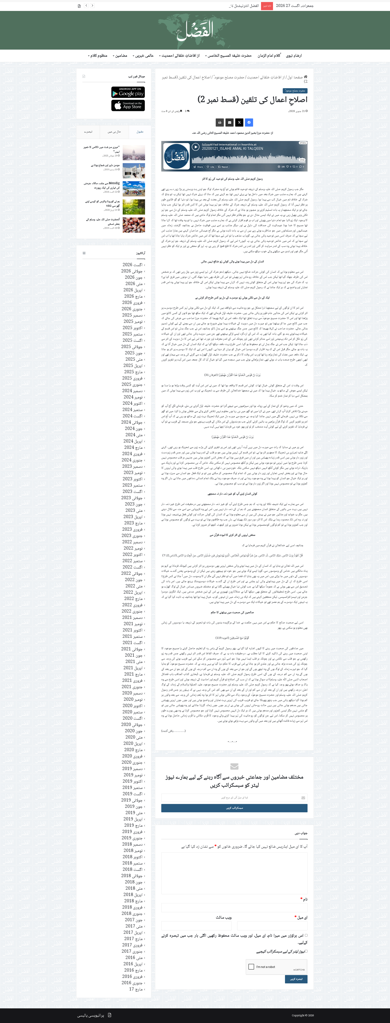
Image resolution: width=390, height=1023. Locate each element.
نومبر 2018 (133, 851)
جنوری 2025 (132, 385)
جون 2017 (134, 920)
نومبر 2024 (133, 397)
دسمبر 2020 (132, 693)
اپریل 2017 (133, 933)
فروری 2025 (132, 378)
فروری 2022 (132, 605)
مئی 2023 (134, 511)
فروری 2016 (132, 977)
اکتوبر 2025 (133, 328)
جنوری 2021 (132, 687)
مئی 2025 (134, 360)
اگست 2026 (133, 265)
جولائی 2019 (132, 800)
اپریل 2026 (133, 290)
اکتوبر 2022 (133, 555)
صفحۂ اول (295, 77)
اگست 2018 (133, 870)
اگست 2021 (133, 643)
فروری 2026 (132, 303)
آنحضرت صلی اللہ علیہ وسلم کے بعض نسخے (103, 222)
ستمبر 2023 (132, 486)
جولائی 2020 (132, 725)
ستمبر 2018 (132, 863)
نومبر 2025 (133, 322)
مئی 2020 (134, 738)
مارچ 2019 (133, 826)
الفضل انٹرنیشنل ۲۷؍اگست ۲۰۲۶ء (234, 6)
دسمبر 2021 (132, 618)
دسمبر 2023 (132, 467)
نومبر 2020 (133, 700)
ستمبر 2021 (132, 637)
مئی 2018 (134, 889)
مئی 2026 (134, 284)
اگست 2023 (133, 492)
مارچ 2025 (133, 372)
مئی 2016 (134, 958)
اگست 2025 (133, 341)
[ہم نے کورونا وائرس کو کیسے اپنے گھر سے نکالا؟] (134, 207)
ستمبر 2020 (132, 712)
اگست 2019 (133, 794)
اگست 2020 (133, 719)
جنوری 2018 (132, 914)
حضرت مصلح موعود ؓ (229, 77)
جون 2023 (134, 504)
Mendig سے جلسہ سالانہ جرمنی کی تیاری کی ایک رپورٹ (102, 185)
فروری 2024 (132, 454)
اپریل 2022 (133, 593)
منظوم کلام (99, 55)
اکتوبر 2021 (133, 630)
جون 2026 (134, 278)
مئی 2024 (134, 435)
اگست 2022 (133, 567)
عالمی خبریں (144, 55)
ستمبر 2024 (132, 410)
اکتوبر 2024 (133, 404)
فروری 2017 (132, 945)
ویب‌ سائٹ (224, 917)
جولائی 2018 (132, 876)
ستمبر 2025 (132, 334)
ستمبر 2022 (132, 561)
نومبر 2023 (133, 473)
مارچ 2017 (133, 939)
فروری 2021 (132, 681)
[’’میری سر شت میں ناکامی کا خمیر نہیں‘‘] (134, 152)
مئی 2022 (134, 586)
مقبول (139, 132)
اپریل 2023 (133, 517)
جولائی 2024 (132, 423)
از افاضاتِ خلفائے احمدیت (181, 55)
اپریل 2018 (133, 895)
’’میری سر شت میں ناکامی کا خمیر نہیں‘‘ (101, 149)
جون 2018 (134, 882)
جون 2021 (134, 656)
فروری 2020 (132, 756)
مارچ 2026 (133, 297)
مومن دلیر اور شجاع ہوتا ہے (105, 165)
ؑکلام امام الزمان (269, 55)
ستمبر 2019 (132, 788)
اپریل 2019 (133, 819)
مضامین (121, 55)
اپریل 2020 (133, 744)
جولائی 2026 (132, 271)
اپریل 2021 (133, 668)
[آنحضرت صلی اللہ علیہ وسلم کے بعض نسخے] (134, 225)
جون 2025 (134, 353)
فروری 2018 (132, 908)
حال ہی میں (114, 132)
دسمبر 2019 (132, 769)
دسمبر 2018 (132, 845)
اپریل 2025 (133, 366)
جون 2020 (134, 731)
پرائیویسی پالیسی (90, 1015)
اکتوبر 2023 (133, 479)
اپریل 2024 (133, 441)
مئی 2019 (134, 813)
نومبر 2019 (133, 775)
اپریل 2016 (133, 964)
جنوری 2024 (132, 460)
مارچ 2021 (133, 675)
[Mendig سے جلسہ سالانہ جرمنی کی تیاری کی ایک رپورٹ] (134, 188)
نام (304, 899)
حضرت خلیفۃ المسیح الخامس (230, 55)
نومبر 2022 (133, 549)
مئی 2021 (134, 662)
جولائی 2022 (132, 574)
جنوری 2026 (132, 309)
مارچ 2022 (133, 599)
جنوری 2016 (132, 983)
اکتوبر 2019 (133, 782)
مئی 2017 (134, 926)
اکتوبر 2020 (133, 706)
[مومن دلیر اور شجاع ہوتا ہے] (134, 170)
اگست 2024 (133, 416)
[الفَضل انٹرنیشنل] (195, 30)
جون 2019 (134, 807)
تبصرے (88, 132)
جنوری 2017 (132, 952)
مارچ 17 (136, 989)
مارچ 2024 (133, 448)
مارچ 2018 (133, 901)
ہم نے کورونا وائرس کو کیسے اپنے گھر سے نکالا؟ (102, 203)
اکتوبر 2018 (133, 857)
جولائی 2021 (132, 649)
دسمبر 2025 (132, 316)
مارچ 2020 (133, 750)
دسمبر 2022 (132, 542)
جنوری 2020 (132, 763)
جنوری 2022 (132, 612)
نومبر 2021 (133, 624)
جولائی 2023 (132, 498)
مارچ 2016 (133, 971)
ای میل (301, 917)
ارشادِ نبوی (294, 55)
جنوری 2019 (132, 838)
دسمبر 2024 (132, 391)
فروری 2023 (132, 530)
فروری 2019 (132, 832)
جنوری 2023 (132, 536)
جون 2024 (134, 429)
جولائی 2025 (132, 347)
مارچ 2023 (133, 523)
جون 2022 (134, 580)
